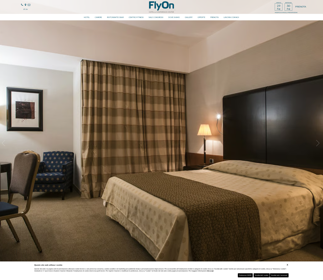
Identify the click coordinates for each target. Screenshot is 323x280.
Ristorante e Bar (115, 17)
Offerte (201, 17)
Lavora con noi (231, 17)
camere (98, 17)
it (24, 9)
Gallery (189, 17)
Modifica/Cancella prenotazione (286, 12)
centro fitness (136, 17)
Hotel (87, 17)
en (27, 9)
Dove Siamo (174, 17)
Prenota (214, 17)
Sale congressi (156, 17)
